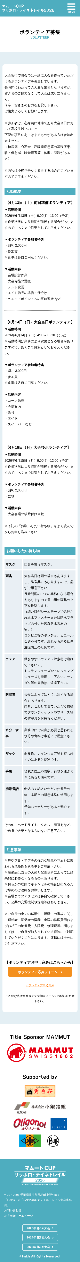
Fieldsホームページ (20, 1215)
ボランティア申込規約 (40, 985)
